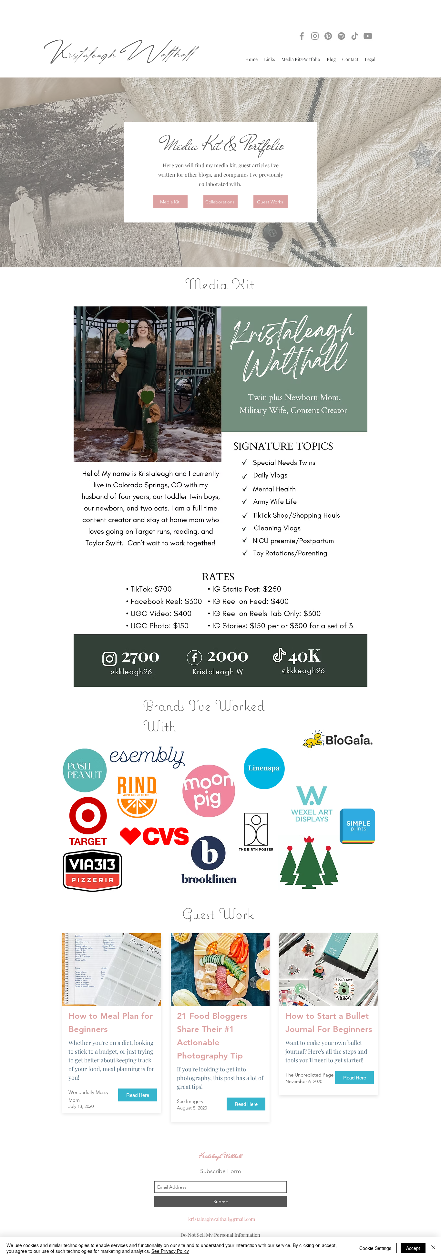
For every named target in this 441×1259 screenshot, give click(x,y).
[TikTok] (355, 36)
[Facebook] (302, 36)
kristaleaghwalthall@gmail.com (221, 1219)
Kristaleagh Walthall (220, 1156)
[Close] (433, 1248)
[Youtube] (368, 36)
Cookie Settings (375, 1248)
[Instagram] (315, 36)
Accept (413, 1248)
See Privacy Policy (170, 1251)
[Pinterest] (328, 36)
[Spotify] (341, 36)
